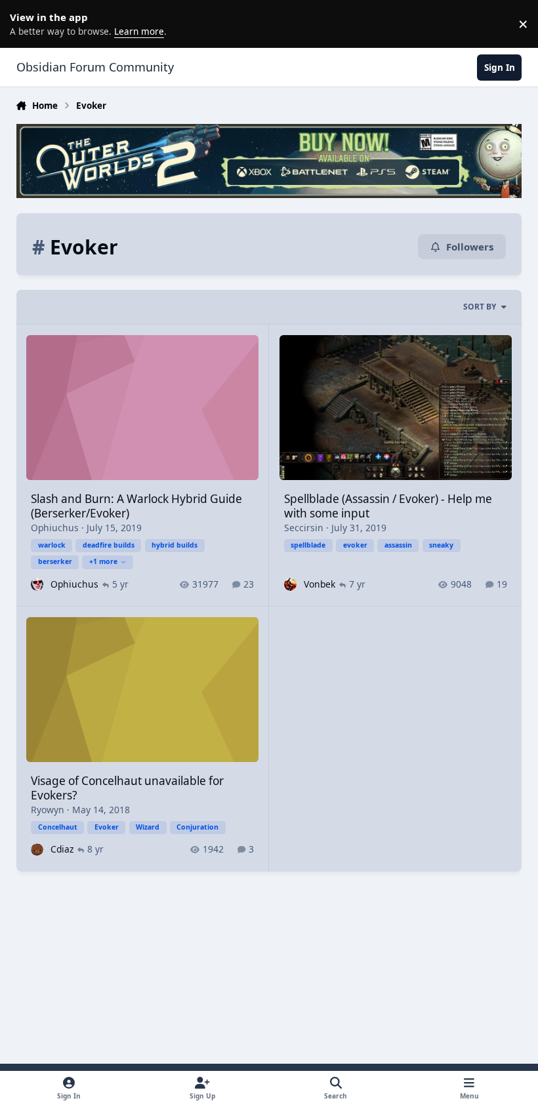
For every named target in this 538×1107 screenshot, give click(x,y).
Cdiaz (62, 849)
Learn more (26, 23)
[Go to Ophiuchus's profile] (37, 584)
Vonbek (319, 584)
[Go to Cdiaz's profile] (37, 849)
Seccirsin (303, 527)
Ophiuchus (55, 527)
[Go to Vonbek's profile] (290, 584)
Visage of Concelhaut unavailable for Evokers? (127, 788)
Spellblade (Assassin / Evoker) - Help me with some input (388, 506)
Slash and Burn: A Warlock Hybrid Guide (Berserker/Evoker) (136, 506)
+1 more (103, 561)
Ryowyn (47, 809)
